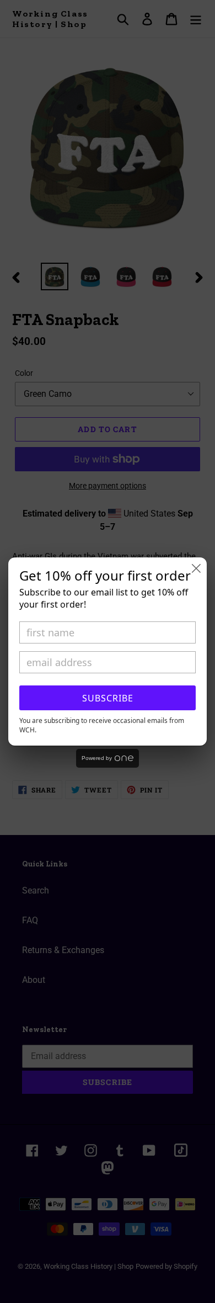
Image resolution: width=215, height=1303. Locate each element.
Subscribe (107, 698)
